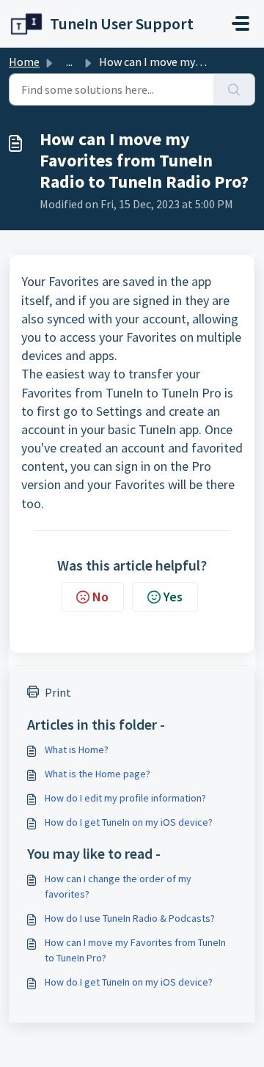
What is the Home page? (97, 773)
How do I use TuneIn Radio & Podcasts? (130, 918)
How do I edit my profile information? (125, 797)
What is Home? (77, 749)
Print (58, 692)
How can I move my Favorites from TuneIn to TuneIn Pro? (135, 950)
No (100, 596)
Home (24, 61)
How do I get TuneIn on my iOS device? (129, 822)
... (69, 61)
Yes (173, 596)
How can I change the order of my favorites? (118, 886)
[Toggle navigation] (240, 23)
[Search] (234, 89)
